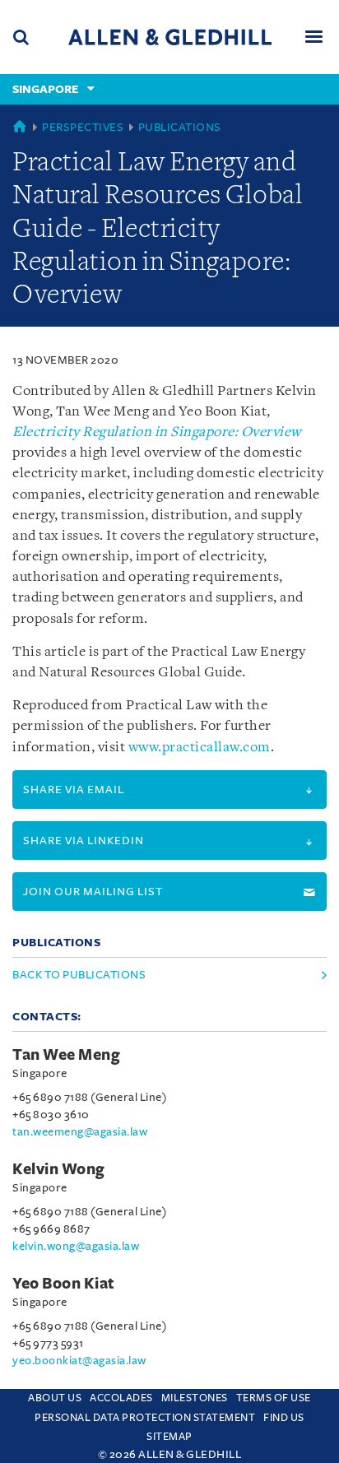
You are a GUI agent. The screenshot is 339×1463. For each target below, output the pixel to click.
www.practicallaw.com (199, 748)
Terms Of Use (273, 1398)
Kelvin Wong (58, 1169)
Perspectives (82, 127)
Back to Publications (79, 974)
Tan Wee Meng (66, 1055)
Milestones (194, 1398)
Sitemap (169, 1436)
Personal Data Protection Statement (145, 1418)
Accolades (121, 1398)
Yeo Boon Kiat (63, 1283)
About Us (54, 1398)
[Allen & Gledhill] (170, 37)
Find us (283, 1418)
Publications (179, 127)
